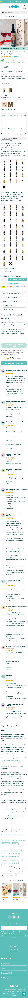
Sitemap (19, 991)
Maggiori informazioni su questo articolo (14, 345)
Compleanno (6, 844)
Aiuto (3, 968)
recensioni (15, 56)
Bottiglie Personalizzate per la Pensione (13, 840)
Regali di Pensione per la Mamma (11, 853)
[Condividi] (26, 21)
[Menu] (2, 6)
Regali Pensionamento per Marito (11, 860)
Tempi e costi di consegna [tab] (10, 301)
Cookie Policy (10, 993)
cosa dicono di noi (20, 867)
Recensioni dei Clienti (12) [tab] (10, 297)
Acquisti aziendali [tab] (8, 310)
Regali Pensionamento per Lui (10, 857)
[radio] (4, 90)
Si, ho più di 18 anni (8, 271)
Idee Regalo (7, 16)
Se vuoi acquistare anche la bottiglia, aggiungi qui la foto (13, 135)
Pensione (15, 844)
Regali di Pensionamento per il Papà (12, 850)
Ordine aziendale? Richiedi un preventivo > (11, 276)
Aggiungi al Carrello (17, 279)
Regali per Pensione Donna (10, 863)
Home (2, 16)
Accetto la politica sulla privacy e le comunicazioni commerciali (10, 932)
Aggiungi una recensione (14, 363)
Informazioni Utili (6, 973)
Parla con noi (14, 950)
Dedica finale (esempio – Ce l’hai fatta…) (11, 128)
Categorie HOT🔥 (7, 958)
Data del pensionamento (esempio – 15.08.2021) (13, 115)
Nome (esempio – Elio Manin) (8, 109)
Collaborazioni (5, 978)
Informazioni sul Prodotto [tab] (11, 293)
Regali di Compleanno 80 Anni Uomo (12, 847)
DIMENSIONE (5, 83)
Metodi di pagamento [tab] (9, 305)
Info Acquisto (5, 963)
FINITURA (4, 95)
